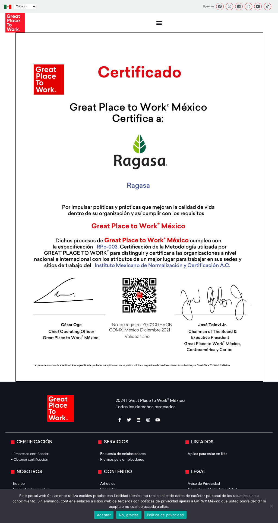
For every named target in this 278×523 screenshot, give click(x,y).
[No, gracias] (271, 506)
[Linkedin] (239, 6)
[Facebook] (220, 6)
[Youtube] (258, 6)
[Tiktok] (267, 6)
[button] (158, 22)
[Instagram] (248, 6)
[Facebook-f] (120, 420)
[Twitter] (129, 420)
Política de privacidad (165, 515)
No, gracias (129, 515)
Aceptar (104, 515)
